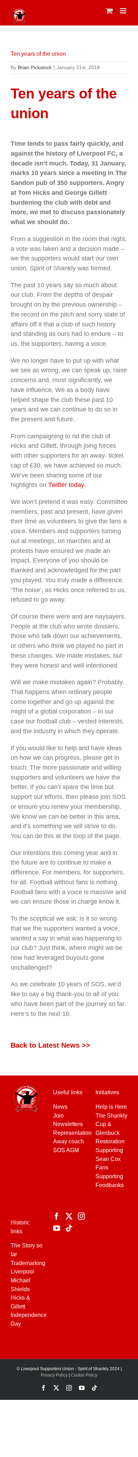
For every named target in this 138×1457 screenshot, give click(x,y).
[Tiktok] (69, 1228)
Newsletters (68, 1124)
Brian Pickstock (35, 67)
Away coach (68, 1141)
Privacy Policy (54, 1375)
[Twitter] (69, 1216)
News (60, 1107)
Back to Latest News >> (50, 1045)
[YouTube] (56, 1228)
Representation (72, 1133)
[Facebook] (56, 1216)
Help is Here (111, 1107)
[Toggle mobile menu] (123, 10)
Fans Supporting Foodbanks (110, 1176)
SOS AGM (66, 1150)
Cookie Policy (84, 1375)
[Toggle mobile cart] (109, 10)
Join (58, 1116)
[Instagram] (81, 1216)
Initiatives (107, 1092)
